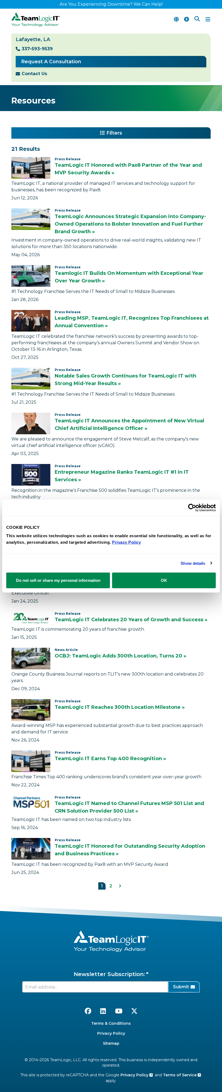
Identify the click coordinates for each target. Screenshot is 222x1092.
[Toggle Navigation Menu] (208, 19)
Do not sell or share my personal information (58, 580)
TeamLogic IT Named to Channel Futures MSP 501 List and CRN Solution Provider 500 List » (129, 807)
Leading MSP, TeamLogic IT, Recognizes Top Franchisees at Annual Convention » (132, 322)
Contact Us (34, 73)
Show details (193, 563)
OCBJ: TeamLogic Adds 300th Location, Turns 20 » (120, 656)
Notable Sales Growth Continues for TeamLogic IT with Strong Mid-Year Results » (125, 379)
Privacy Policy (111, 1033)
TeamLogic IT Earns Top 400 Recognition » (110, 759)
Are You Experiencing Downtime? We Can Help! (111, 4)
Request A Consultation (51, 62)
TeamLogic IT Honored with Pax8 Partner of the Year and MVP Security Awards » (128, 169)
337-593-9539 (37, 48)
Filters (114, 133)
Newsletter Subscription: (109, 974)
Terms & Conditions (111, 1023)
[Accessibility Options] (186, 19)
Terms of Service (180, 1075)
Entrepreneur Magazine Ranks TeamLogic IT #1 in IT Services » (122, 476)
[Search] (197, 19)
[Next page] (120, 886)
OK (164, 580)
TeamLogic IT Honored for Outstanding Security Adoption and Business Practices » (130, 850)
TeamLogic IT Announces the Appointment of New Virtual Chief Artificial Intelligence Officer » (129, 424)
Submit (181, 986)
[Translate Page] (176, 19)
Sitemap (111, 1043)
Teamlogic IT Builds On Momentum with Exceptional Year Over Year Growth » (129, 277)
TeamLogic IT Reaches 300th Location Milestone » (120, 707)
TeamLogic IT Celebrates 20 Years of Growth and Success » (131, 620)
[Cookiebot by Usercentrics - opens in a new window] (192, 507)
